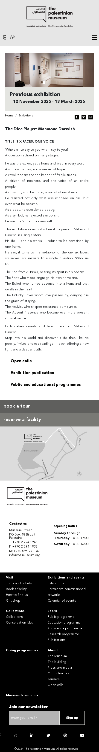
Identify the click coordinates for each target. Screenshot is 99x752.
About (53, 650)
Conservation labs (19, 622)
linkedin (31, 735)
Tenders (54, 679)
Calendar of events (62, 600)
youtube (82, 735)
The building (57, 662)
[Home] (49, 17)
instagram (15, 735)
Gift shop (13, 600)
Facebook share (77, 117)
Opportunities (58, 673)
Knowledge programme (65, 628)
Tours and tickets (19, 583)
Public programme (61, 616)
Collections (15, 611)
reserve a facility (22, 419)
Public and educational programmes (46, 385)
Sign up (72, 717)
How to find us (17, 595)
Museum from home (22, 695)
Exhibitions (25, 115)
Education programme (64, 622)
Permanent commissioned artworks (67, 592)
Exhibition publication (32, 373)
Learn (52, 611)
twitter (48, 735)
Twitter (84, 117)
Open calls (21, 361)
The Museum (57, 656)
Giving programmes (22, 650)
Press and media (60, 667)
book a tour (16, 406)
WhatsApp (90, 117)
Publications (57, 640)
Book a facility (16, 589)
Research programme (63, 634)
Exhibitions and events (66, 577)
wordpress (65, 735)
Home (9, 115)
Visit (9, 577)
